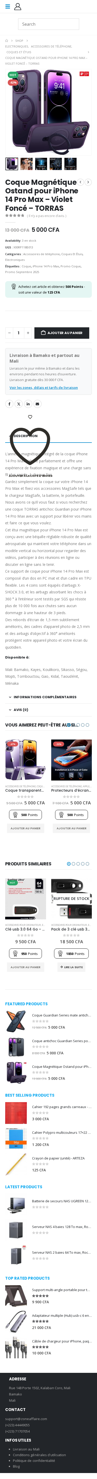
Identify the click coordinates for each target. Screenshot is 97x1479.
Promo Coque (71, 266)
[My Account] (17, 6)
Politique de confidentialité (34, 1460)
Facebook (9, 404)
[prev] (80, 182)
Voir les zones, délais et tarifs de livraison (44, 387)
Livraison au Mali (26, 1449)
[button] (9, 6)
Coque (26, 266)
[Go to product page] (16, 1021)
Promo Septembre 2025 (22, 272)
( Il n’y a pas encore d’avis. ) (46, 216)
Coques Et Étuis (72, 254)
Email (37, 404)
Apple (86, 786)
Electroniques (15, 260)
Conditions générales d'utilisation (39, 1455)
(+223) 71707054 (17, 1431)
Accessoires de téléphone (41, 254)
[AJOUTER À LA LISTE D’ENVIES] (30, 417)
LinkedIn (28, 404)
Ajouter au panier (65, 332)
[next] (88, 182)
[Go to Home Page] (6, 41)
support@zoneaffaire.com (26, 1418)
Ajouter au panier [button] (25, 828)
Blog (16, 1466)
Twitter (18, 404)
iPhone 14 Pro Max (46, 266)
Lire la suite (73, 967)
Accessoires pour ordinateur (23, 925)
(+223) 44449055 (17, 1425)
